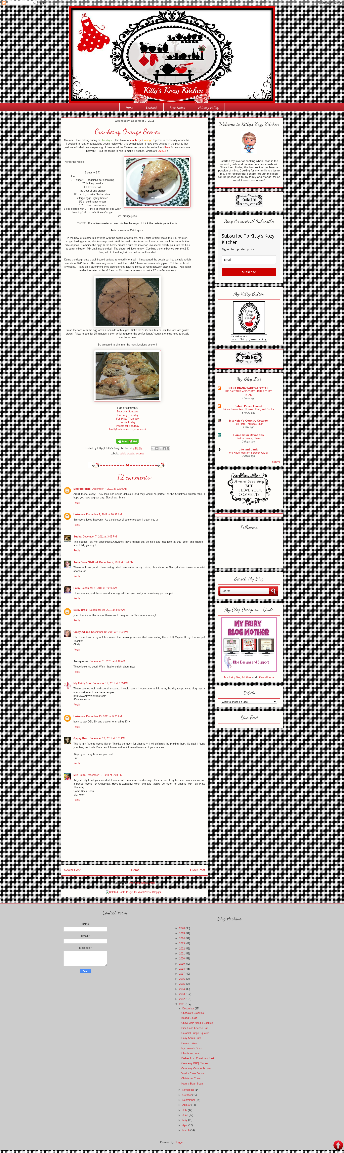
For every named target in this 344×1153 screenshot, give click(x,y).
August (186, 1104)
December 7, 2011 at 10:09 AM (109, 488)
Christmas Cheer (191, 1078)
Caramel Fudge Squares (195, 1033)
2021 (182, 953)
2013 (182, 993)
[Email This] (153, 448)
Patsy (76, 587)
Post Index (177, 107)
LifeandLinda (266, 677)
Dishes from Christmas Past (197, 1058)
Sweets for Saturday (127, 425)
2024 (182, 938)
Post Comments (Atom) (142, 882)
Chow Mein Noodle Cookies (197, 1022)
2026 (182, 928)
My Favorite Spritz (192, 1048)
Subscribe (249, 272)
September (189, 1099)
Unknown (79, 514)
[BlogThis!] (157, 448)
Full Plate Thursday (127, 418)
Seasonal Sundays (127, 411)
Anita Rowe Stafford (85, 562)
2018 (182, 968)
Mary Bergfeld (82, 488)
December (188, 1008)
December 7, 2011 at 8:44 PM (116, 562)
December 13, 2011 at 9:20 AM (104, 716)
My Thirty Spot (82, 683)
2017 (182, 973)
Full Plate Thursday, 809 (249, 423)
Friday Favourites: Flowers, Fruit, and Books (248, 409)
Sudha (77, 536)
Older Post (197, 870)
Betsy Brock (80, 609)
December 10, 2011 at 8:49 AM (107, 609)
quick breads (127, 453)
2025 (182, 933)
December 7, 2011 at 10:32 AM (104, 514)
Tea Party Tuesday (127, 415)
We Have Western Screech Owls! (248, 452)
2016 (182, 978)
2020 (182, 958)
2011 (182, 1004)
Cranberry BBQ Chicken (195, 1063)
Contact (151, 107)
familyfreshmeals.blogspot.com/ (127, 429)
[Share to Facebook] (164, 448)
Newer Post (72, 870)
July (185, 1110)
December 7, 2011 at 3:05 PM (100, 536)
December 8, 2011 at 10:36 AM (99, 587)
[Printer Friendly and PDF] (127, 442)
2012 (182, 998)
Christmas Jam (190, 1053)
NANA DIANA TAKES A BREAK (249, 388)
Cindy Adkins (81, 631)
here (167, 147)
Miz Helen (79, 774)
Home (129, 107)
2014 (182, 989)
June (185, 1115)
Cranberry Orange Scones (196, 1068)
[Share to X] (160, 448)
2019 (182, 963)
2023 (182, 943)
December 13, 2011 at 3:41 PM (107, 738)
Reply (76, 502)
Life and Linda (248, 449)
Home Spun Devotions (248, 435)
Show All (276, 462)
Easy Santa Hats (191, 1038)
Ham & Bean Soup (192, 1083)
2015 (182, 983)
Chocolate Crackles (192, 1012)
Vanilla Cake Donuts (193, 1073)
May (185, 1120)
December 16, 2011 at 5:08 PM (104, 774)
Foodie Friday (127, 422)
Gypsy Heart (80, 738)
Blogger (179, 1142)
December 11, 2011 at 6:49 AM (107, 661)
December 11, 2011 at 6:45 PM (110, 683)
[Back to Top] (338, 1145)
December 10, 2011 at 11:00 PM (109, 631)
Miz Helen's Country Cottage (248, 420)
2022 (182, 948)
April (185, 1125)
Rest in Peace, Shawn (248, 438)
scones (140, 453)
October (187, 1094)
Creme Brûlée (189, 1043)
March (186, 1130)
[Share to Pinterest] (168, 448)
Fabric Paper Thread (248, 406)
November (188, 1089)
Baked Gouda (189, 1017)
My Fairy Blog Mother (238, 677)
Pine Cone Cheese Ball (194, 1028)
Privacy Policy (208, 107)
